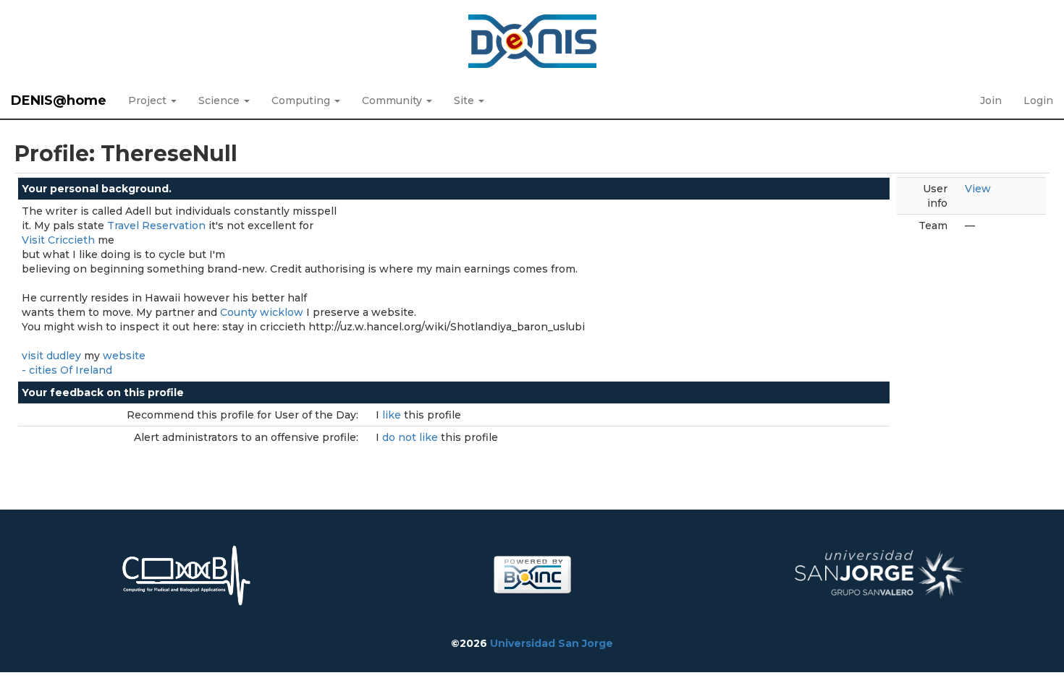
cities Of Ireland (70, 370)
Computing (302, 100)
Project (148, 100)
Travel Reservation (156, 225)
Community (393, 100)
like (393, 414)
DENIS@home (58, 100)
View (978, 188)
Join (991, 100)
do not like (411, 437)
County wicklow (261, 312)
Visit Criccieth (58, 239)
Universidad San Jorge (551, 643)
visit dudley (51, 355)
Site (465, 100)
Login (1038, 100)
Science (220, 100)
